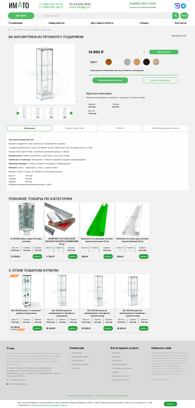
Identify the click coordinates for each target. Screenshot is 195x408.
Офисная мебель (119, 364)
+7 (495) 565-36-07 (51, 7)
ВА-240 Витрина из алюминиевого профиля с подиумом (62, 313)
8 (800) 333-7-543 (143, 3)
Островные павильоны (122, 368)
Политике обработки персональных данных (48, 405)
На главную (77, 353)
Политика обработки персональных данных (111, 396)
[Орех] (108, 62)
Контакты (180, 23)
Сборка (144, 23)
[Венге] (146, 62)
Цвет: (94, 62)
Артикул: (176, 36)
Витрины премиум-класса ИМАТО (79, 396)
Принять (170, 404)
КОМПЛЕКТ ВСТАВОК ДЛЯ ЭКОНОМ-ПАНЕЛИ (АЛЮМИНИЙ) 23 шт (61, 241)
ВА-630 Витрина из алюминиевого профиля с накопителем (133, 313)
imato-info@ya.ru (79, 7)
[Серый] (127, 62)
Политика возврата (80, 364)
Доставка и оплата (102, 23)
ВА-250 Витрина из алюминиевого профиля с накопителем (97, 313)
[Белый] (118, 62)
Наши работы (56, 23)
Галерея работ (78, 360)
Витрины (116, 353)
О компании (15, 23)
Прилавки (116, 357)
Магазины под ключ (120, 376)
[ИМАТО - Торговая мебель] (19, 5)
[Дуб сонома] (156, 62)
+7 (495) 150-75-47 (51, 4)
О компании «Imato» (80, 357)
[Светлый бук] (137, 62)
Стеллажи (116, 360)
